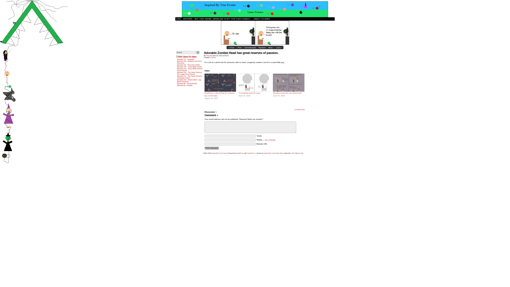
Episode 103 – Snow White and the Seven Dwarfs (189, 69)
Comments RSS (299, 109)
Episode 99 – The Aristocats (187, 84)
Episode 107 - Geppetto (185, 59)
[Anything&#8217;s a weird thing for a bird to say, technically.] (220, 83)
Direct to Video (262, 19)
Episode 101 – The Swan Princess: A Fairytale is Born (189, 77)
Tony (208, 56)
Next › (270, 48)
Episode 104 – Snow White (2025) (189, 67)
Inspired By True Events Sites (273, 153)
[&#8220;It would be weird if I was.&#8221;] (254, 83)
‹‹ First (231, 48)
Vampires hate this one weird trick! (287, 93)
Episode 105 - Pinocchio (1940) (188, 65)
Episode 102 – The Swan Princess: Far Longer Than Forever (189, 73)
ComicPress (251, 153)
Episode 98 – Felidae (184, 85)
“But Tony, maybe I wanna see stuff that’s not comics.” (223, 19)
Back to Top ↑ (300, 153)
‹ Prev (239, 48)
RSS (292, 153)
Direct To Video (190, 57)
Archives (187, 19)
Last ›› (279, 48)
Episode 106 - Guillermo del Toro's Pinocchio (189, 62)
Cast (178, 19)
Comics (213, 57)
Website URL (261, 144)
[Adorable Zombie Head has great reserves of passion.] (255, 44)
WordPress (240, 153)
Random (262, 48)
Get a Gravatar (270, 140)
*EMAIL (265, 140)
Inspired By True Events (219, 153)
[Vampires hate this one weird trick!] (288, 83)
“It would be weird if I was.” (250, 93)
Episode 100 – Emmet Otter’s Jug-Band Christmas (189, 81)
